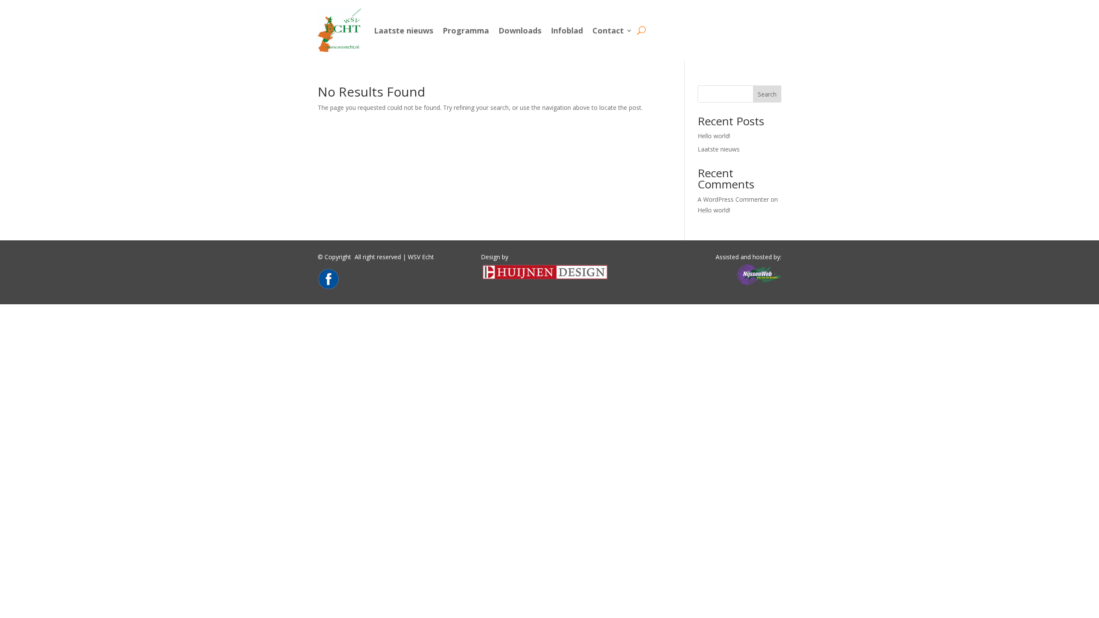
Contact (608, 30)
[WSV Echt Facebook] (328, 287)
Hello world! (714, 136)
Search (767, 94)
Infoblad (567, 30)
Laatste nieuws (403, 30)
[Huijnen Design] (545, 279)
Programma (466, 30)
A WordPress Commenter (733, 199)
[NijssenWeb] (758, 285)
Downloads (519, 30)
